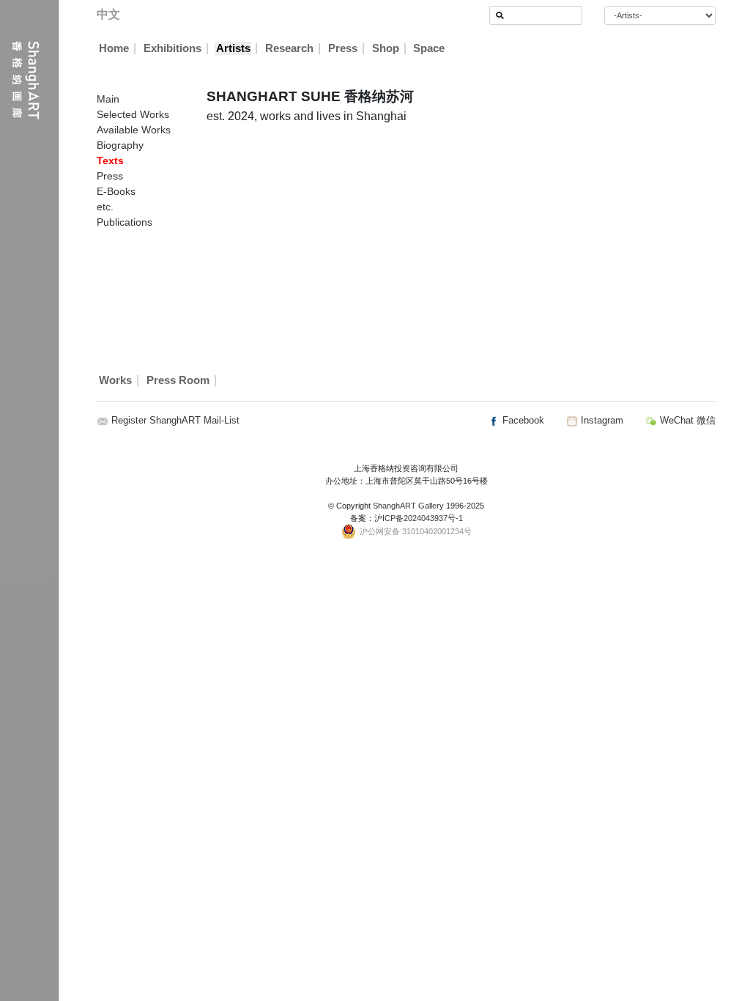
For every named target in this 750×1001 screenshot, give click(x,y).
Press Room (177, 380)
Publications (124, 222)
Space (429, 48)
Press (342, 48)
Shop (385, 48)
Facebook (522, 420)
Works (115, 380)
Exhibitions (172, 48)
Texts (110, 160)
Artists (233, 48)
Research (289, 48)
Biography (120, 145)
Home (114, 48)
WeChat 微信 (686, 420)
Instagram (600, 420)
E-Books (116, 191)
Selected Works (133, 114)
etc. (105, 207)
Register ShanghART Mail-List (175, 420)
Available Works (134, 130)
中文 (108, 14)
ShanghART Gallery (408, 505)
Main (108, 99)
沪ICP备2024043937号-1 (418, 518)
